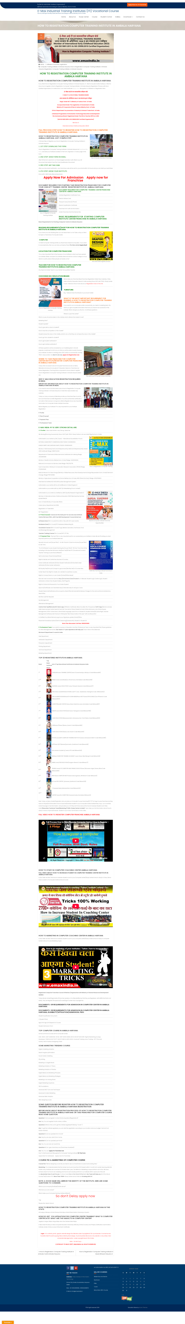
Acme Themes (143, 1307)
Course (94, 17)
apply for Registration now (70, 355)
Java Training (89, 1039)
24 (126, 1287)
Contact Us (140, 17)
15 (144, 1281)
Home (63, 17)
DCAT (52, 1039)
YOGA (60, 1041)
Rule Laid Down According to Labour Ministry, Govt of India (57, 7)
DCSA (57, 1037)
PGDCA (48, 1039)
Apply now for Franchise (88, 179)
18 (130, 1284)
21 (140, 1284)
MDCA (64, 1039)
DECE (45, 1041)
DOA (40, 1037)
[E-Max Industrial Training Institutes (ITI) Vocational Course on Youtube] (76, 1268)
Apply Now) (83, 245)
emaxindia (77, 1244)
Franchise (56, 64)
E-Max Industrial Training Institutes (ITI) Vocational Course (78, 11)
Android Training (79, 1039)
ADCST (60, 1039)
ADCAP (76, 1037)
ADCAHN (81, 1037)
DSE (54, 1037)
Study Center (84, 17)
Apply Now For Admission (63, 177)
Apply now (76, 88)
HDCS (44, 1037)
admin (42, 64)
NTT (95, 1039)
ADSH (64, 1037)
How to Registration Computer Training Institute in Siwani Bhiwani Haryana (96, 1253)
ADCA (72, 1037)
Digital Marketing (90, 1037)
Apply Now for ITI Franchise (137, 5)
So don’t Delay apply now (76, 1196)
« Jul (122, 1295)
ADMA (68, 1037)
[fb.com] (68, 1268)
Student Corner (106, 17)
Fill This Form (81, 1153)
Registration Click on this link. (95, 283)
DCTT (56, 1039)
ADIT (47, 1037)
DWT (61, 1037)
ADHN (51, 1037)
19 (133, 1284)
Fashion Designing (52, 1041)
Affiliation (50, 64)
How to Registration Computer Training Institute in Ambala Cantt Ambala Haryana (56, 1253)
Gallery (117, 17)
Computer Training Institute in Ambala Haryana (55, 67)
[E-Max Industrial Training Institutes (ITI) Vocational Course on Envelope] (72, 1268)
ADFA (68, 1039)
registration (63, 64)
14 (140, 1281)
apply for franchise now (56, 1151)
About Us (72, 17)
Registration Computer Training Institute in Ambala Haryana (63, 69)
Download (127, 17)
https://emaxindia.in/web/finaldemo (69, 578)
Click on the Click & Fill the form (77, 1174)
